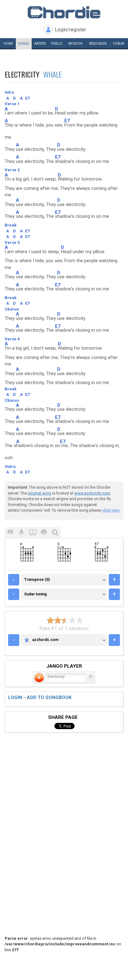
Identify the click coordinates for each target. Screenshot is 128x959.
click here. (111, 510)
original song (39, 493)
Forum (118, 43)
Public (56, 43)
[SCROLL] (32, 532)
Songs (23, 43)
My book (75, 43)
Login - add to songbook (39, 697)
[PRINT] (43, 532)
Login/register (70, 30)
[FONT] (21, 532)
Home (8, 43)
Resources (98, 43)
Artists (40, 43)
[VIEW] (10, 532)
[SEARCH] (55, 532)
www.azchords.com (92, 493)
